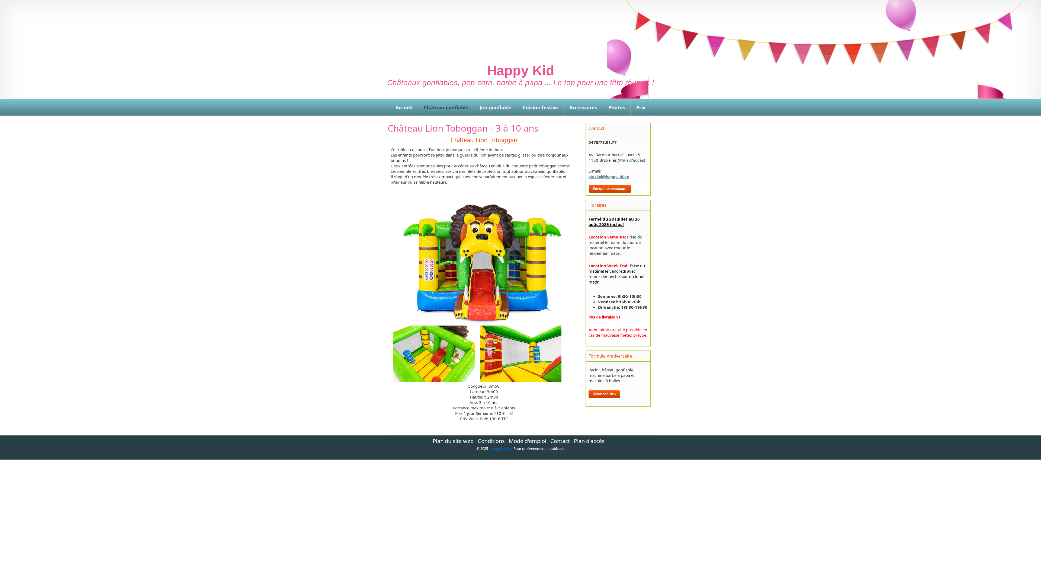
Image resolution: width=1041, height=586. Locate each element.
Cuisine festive (540, 107)
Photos (616, 107)
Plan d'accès (631, 160)
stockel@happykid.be (609, 176)
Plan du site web (453, 441)
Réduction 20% (604, 394)
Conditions (491, 441)
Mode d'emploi (527, 441)
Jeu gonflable (496, 107)
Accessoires (583, 107)
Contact (560, 441)
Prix (640, 107)
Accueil (404, 107)
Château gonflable (446, 107)
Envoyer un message (610, 189)
